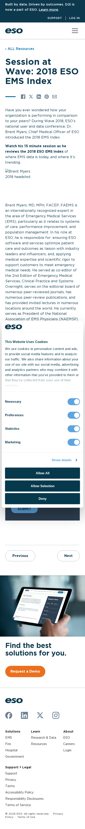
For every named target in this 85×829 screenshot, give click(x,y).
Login (67, 750)
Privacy (10, 779)
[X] (40, 715)
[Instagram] (55, 715)
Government (14, 756)
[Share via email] (54, 96)
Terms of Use (26, 817)
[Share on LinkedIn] (39, 96)
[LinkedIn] (24, 715)
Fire (8, 744)
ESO (66, 737)
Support (55, 18)
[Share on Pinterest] (46, 96)
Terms (10, 786)
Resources (39, 744)
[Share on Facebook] (23, 96)
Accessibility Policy (19, 792)
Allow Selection (42, 486)
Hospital (11, 750)
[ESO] (14, 30)
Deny (42, 499)
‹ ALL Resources (19, 49)
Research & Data (43, 737)
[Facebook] (8, 715)
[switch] (74, 415)
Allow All (42, 473)
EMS (8, 737)
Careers (69, 744)
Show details (61, 460)
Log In (74, 18)
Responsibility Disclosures (24, 798)
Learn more (48, 9)
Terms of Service (18, 805)
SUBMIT (24, 509)
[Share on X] (31, 96)
